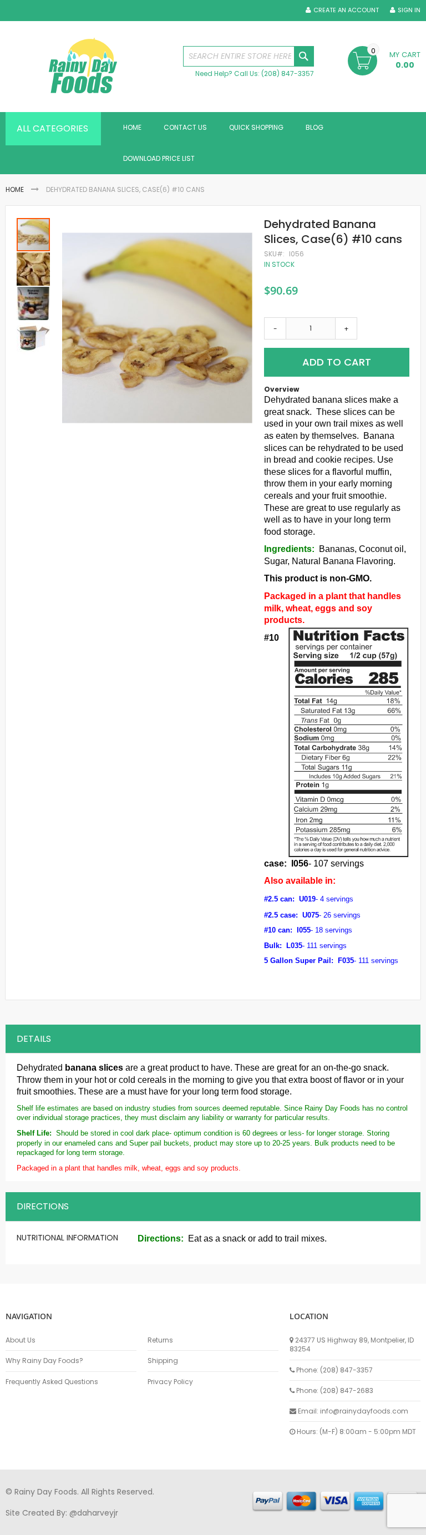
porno (17, 1523)
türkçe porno (142, 1523)
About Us (21, 1340)
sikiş (38, 1523)
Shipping (163, 1360)
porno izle (66, 1523)
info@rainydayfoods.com (364, 1411)
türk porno (371, 1523)
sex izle (220, 1523)
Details (34, 1038)
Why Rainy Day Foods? (44, 1360)
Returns (160, 1340)
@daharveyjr (93, 1512)
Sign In (409, 10)
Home (15, 189)
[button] (34, 268)
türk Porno (255, 1523)
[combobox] (248, 56)
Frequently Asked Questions (52, 1381)
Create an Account (346, 10)
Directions (43, 1206)
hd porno (186, 1523)
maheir (101, 1523)
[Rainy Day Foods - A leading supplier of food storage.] (89, 66)
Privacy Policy (170, 1381)
